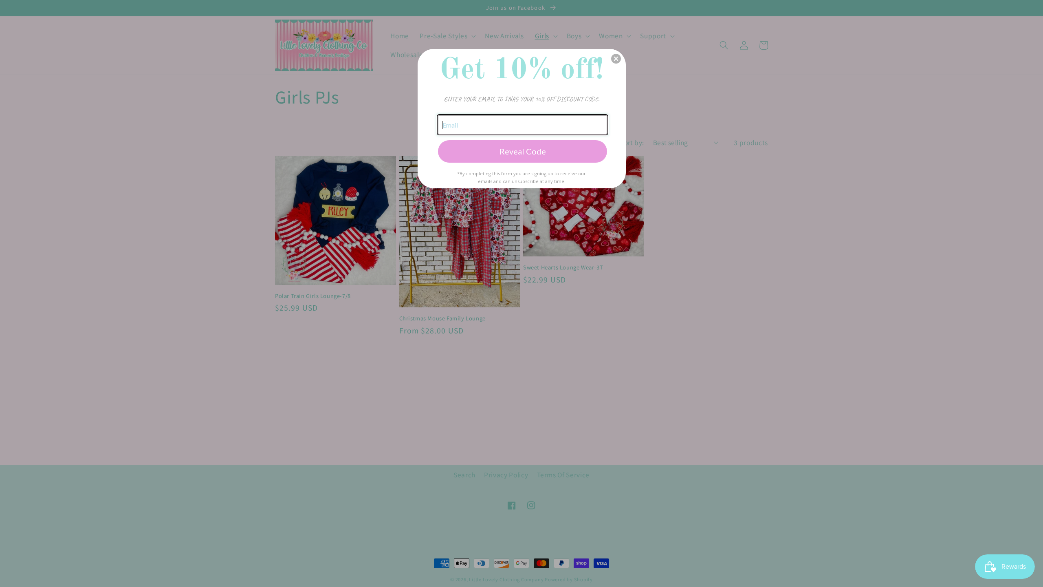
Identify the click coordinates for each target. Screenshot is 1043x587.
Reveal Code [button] (522, 151)
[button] (616, 59)
